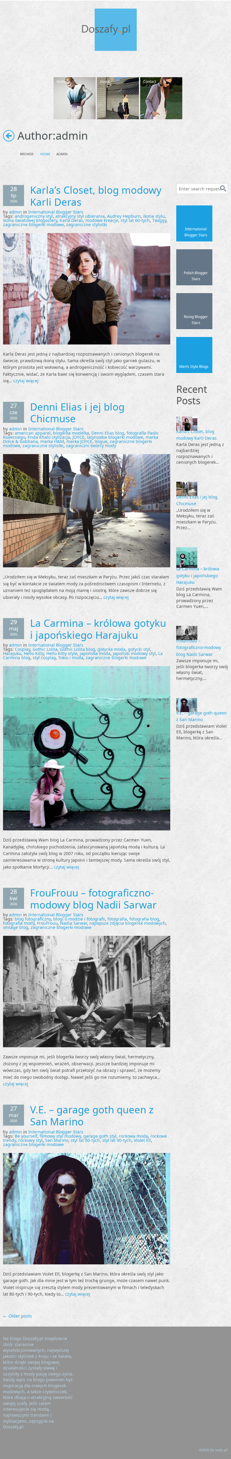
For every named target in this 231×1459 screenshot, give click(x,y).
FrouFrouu (47, 923)
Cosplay (22, 649)
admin (15, 212)
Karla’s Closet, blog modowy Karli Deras (96, 196)
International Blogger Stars (55, 212)
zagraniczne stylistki (86, 224)
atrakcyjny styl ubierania (80, 216)
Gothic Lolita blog (77, 649)
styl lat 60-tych (135, 220)
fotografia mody (19, 923)
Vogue (101, 441)
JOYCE (78, 437)
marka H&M (52, 441)
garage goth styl (99, 1136)
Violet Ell (142, 1140)
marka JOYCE (79, 441)
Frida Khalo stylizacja (49, 437)
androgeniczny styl (34, 216)
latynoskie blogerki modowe (115, 437)
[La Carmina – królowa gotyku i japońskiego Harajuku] (86, 748)
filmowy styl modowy (60, 1136)
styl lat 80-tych (85, 1140)
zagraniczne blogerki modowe (33, 224)
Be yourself (26, 1136)
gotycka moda (111, 649)
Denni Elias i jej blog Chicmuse (77, 413)
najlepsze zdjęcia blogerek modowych (127, 923)
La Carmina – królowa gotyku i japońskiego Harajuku (98, 629)
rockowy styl (30, 1140)
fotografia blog (144, 919)
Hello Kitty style (61, 653)
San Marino (56, 1140)
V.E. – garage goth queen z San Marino (92, 1115)
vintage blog (15, 927)
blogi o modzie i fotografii (79, 919)
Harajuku (12, 653)
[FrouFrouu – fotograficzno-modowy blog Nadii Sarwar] (86, 991)
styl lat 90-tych (116, 1140)
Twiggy (159, 220)
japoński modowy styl (134, 653)
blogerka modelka (71, 433)
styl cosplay (44, 657)
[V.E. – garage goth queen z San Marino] (86, 1208)
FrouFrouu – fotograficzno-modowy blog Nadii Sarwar (93, 898)
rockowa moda (133, 1136)
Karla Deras (71, 220)
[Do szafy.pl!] (115, 31)
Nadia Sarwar (73, 923)
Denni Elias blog (107, 433)
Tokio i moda (70, 657)
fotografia (117, 919)
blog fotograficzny (33, 919)
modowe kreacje (101, 220)
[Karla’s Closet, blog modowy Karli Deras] (86, 288)
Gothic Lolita (44, 649)
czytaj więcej (25, 381)
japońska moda (95, 653)
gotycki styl (139, 649)
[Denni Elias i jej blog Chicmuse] (86, 510)
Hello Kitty (34, 653)
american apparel (33, 433)
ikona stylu (154, 216)
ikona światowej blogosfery (30, 220)
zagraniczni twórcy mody (91, 445)
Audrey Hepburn (124, 216)
